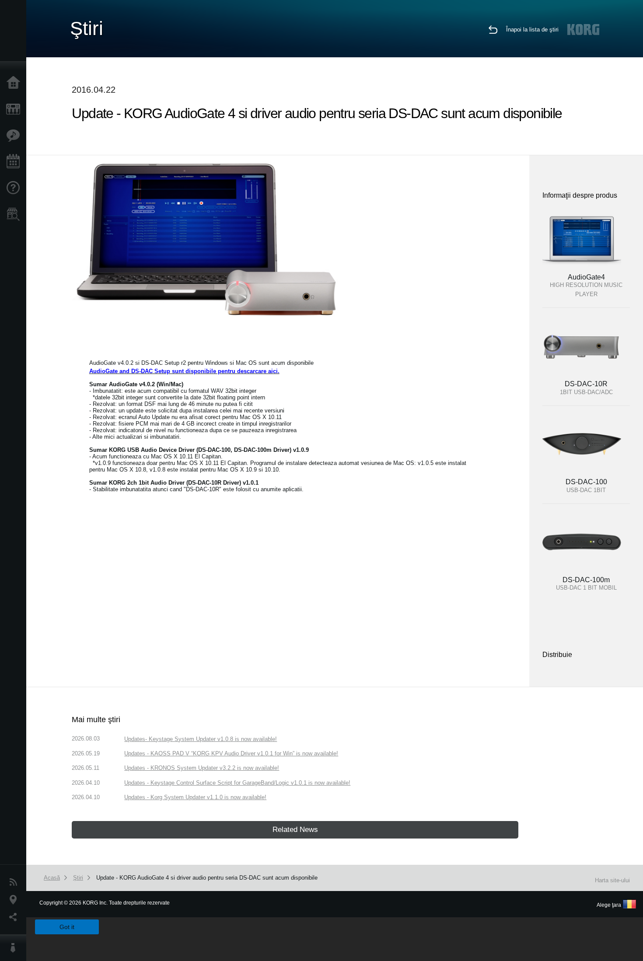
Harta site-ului (612, 880)
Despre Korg (15, 948)
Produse (15, 109)
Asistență (15, 188)
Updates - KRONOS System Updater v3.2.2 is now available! (201, 768)
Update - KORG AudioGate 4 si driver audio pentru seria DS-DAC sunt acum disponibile (207, 877)
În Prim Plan (15, 135)
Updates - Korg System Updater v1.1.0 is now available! (195, 797)
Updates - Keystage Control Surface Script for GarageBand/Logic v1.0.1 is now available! (237, 782)
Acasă (15, 83)
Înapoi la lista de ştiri (532, 29)
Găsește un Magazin (15, 214)
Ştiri (15, 882)
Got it (66, 926)
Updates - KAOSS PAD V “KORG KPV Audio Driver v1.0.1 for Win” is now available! (231, 753)
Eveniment (15, 162)
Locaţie (15, 900)
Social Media (15, 917)
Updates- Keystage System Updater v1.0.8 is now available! (200, 739)
